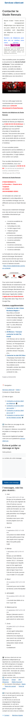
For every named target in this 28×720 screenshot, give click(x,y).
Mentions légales (17, 715)
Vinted (14, 679)
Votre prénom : (7, 452)
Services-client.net (14, 2)
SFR (19, 679)
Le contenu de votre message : (12, 458)
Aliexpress (5, 682)
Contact (6, 715)
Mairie (24, 684)
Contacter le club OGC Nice (16, 355)
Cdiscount (5, 679)
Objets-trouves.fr (17, 682)
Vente (18, 390)
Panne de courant (10, 686)
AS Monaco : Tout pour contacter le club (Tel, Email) (14, 334)
